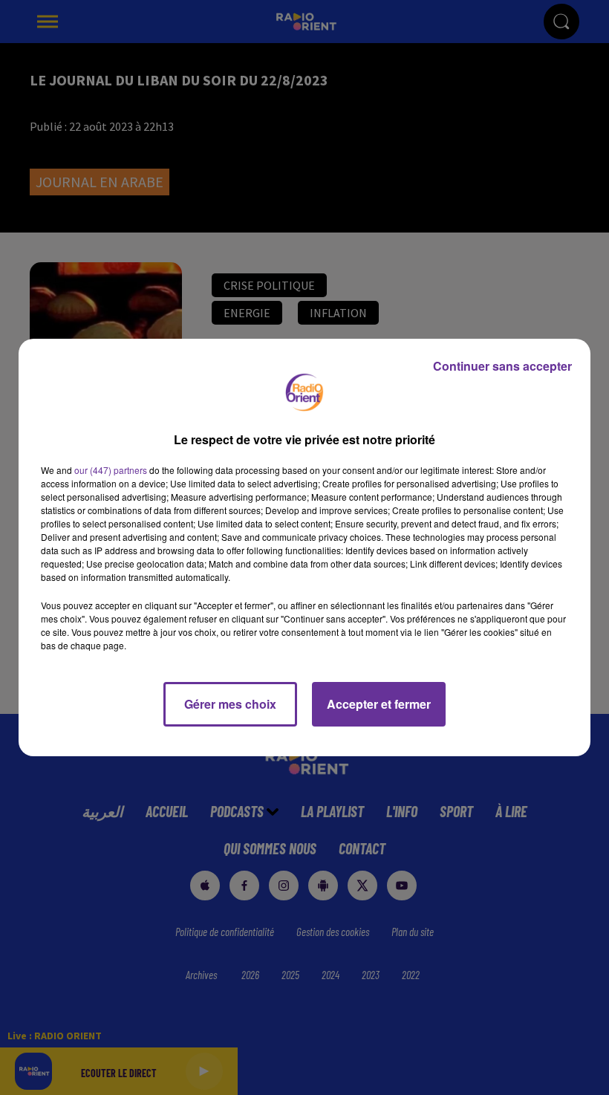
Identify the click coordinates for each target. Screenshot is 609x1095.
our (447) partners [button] (110, 470)
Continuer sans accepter (502, 365)
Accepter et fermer (379, 703)
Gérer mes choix (230, 703)
